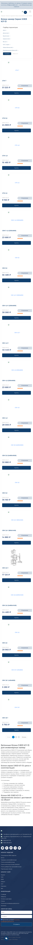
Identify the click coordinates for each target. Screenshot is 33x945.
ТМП (2, 877)
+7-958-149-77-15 (6, 840)
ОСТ (2, 884)
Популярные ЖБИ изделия (8, 855)
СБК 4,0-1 (5, 343)
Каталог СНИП (5, 872)
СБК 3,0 (4, 493)
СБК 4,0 (4, 418)
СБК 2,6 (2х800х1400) (9, 605)
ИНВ (2, 879)
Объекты (3, 896)
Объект (3, 881)
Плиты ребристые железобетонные (11, 866)
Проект (3, 875)
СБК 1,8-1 (5, 718)
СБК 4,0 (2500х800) (8, 380)
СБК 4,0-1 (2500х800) (9, 305)
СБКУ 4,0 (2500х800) (9, 230)
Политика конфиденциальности (10, 903)
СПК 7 (4, 80)
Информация (5, 891)
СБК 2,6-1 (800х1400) (9, 530)
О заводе (3, 894)
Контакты (3, 905)
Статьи (3, 901)
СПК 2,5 (4, 193)
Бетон (2, 857)
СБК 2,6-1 (5, 568)
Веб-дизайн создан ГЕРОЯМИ (9, 939)
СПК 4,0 (5, 155)
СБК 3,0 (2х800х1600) (9, 455)
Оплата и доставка (6, 899)
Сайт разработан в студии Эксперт (11, 937)
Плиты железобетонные (8, 862)
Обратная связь (6, 909)
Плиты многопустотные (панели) (10, 864)
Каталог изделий (7, 852)
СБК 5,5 (4, 268)
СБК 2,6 (4, 643)
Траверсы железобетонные (9, 860)
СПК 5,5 (4, 118)
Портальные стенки (6, 869)
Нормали (3, 886)
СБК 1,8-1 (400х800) (8, 680)
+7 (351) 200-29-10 (7, 842)
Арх (2, 888)
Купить (16, 93)
